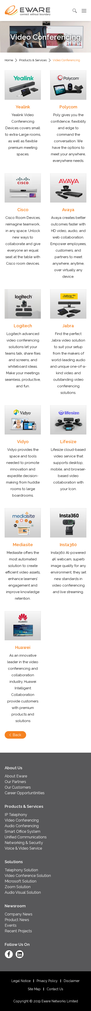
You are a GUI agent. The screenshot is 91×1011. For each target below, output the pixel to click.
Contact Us (55, 989)
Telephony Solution (21, 870)
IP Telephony (16, 814)
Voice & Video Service (23, 848)
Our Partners (15, 782)
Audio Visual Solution (23, 892)
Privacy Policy (47, 980)
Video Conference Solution (28, 875)
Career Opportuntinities (25, 793)
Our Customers (18, 787)
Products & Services (33, 60)
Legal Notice (21, 980)
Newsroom (15, 906)
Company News (18, 914)
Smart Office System (22, 831)
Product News (17, 920)
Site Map (34, 989)
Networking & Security (24, 842)
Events (11, 925)
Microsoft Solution (20, 881)
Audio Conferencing (22, 826)
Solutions (14, 861)
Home (9, 60)
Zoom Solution (18, 887)
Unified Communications (26, 837)
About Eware (16, 776)
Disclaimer (72, 980)
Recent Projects (18, 931)
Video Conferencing (22, 820)
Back (17, 735)
